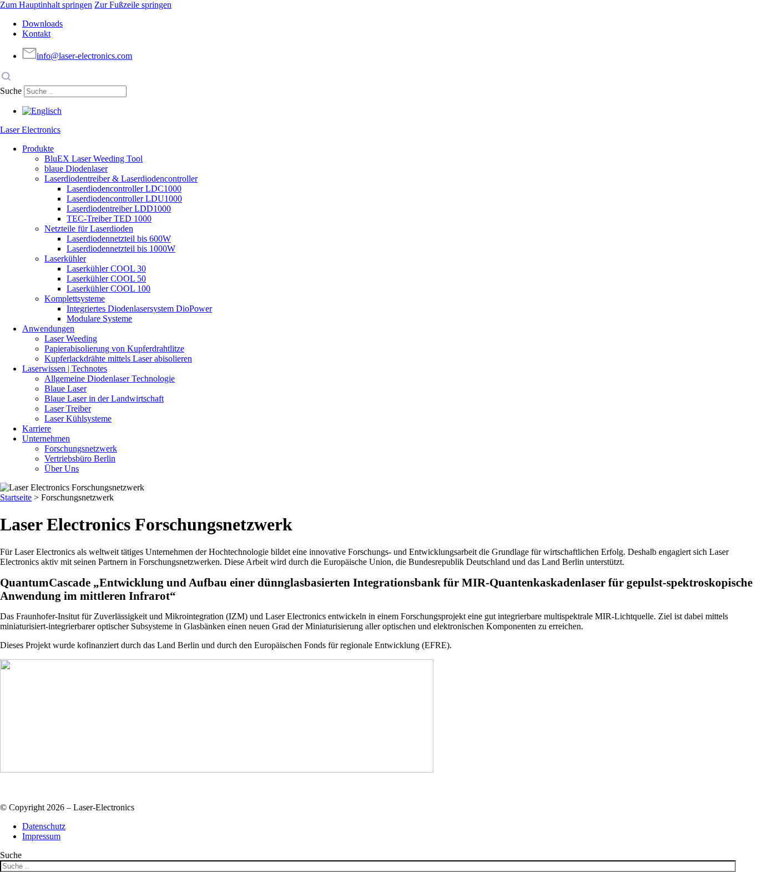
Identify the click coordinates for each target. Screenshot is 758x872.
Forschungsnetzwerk (80, 448)
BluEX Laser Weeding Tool (93, 158)
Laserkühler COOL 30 (106, 268)
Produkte (38, 148)
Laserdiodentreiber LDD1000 (119, 208)
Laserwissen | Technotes (64, 368)
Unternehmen (46, 438)
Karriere (36, 428)
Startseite (16, 497)
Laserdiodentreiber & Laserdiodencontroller (121, 178)
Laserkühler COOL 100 (108, 288)
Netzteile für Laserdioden (88, 228)
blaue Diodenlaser (76, 168)
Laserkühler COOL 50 (106, 278)
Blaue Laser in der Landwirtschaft (104, 398)
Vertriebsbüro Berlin (79, 458)
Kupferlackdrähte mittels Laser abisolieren (118, 358)
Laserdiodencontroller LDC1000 (124, 188)
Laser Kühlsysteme (78, 418)
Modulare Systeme (99, 318)
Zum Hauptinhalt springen (46, 4)
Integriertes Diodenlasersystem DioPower (139, 308)
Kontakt (36, 33)
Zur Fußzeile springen (132, 4)
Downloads (42, 23)
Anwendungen (48, 328)
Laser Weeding (70, 338)
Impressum (41, 836)
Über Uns (61, 468)
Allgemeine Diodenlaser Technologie (109, 378)
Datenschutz (43, 826)
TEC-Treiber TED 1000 (109, 218)
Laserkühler (65, 258)
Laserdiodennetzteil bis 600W (119, 238)
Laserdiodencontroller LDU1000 (124, 198)
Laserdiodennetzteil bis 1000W (121, 248)
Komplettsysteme (74, 298)
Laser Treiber (67, 408)
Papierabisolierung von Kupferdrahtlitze (114, 348)
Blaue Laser (65, 388)
